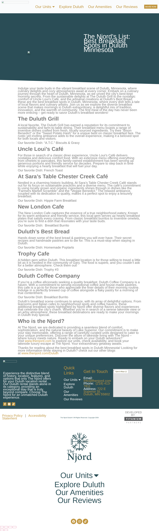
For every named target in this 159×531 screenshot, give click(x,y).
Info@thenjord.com (97, 380)
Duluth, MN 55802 (97, 394)
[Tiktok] (13, 404)
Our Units (43, 7)
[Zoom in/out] (2, 527)
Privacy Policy (12, 415)
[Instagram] (79, 521)
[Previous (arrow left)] (2, 530)
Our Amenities (100, 7)
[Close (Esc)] (14, 527)
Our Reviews (127, 7)
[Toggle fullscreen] (6, 527)
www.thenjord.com (38, 341)
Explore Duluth (71, 7)
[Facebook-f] (5, 404)
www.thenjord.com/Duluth (40, 353)
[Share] (10, 527)
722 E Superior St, (95, 390)
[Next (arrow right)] (6, 530)
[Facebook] (73, 521)
